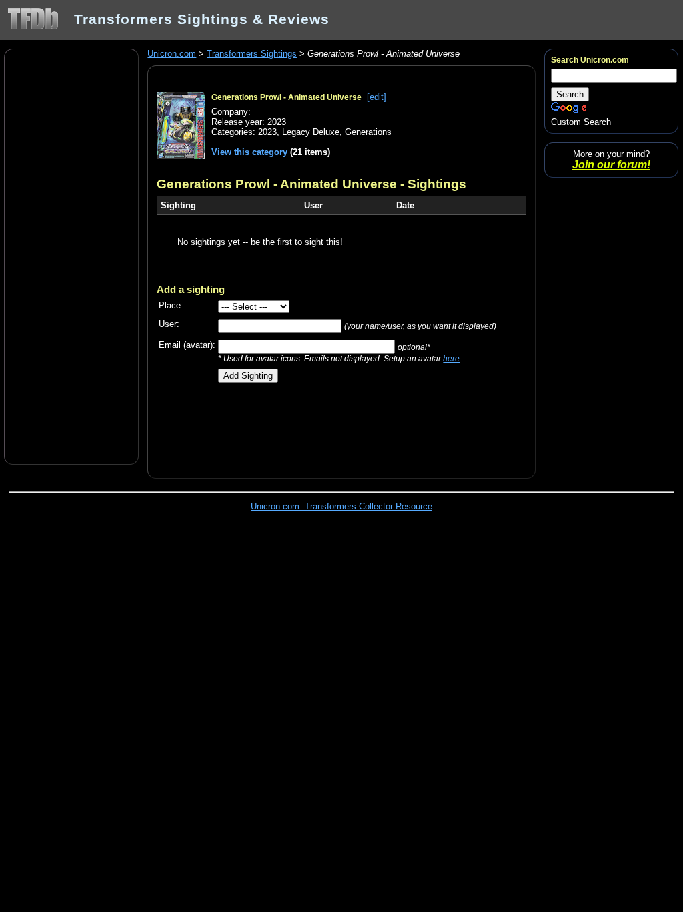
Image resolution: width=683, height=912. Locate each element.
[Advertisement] (71, 255)
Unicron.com (171, 54)
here (451, 358)
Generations (368, 132)
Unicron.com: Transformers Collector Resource (341, 506)
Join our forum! (611, 164)
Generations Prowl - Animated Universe (286, 97)
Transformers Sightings (252, 54)
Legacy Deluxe (310, 132)
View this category (249, 152)
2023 (267, 132)
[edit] (376, 97)
